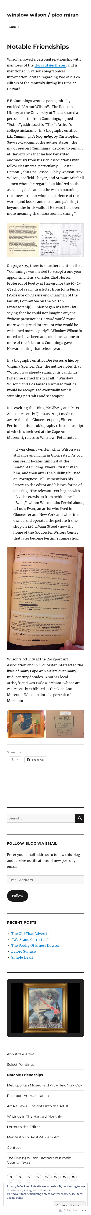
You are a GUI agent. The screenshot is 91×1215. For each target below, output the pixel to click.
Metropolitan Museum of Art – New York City (44, 1085)
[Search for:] (41, 818)
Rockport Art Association (28, 1096)
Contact (14, 1148)
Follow (17, 896)
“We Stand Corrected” (30, 939)
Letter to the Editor (23, 1127)
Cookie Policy (15, 1197)
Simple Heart (22, 957)
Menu (14, 27)
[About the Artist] (10, 1177)
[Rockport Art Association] (46, 1177)
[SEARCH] (79, 818)
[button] (23, 239)
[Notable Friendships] (28, 1177)
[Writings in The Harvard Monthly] (64, 1177)
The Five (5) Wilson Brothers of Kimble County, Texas (39, 1160)
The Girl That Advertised (31, 933)
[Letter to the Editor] (73, 1177)
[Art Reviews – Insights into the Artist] (55, 1177)
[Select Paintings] (19, 1177)
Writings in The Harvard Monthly (34, 1116)
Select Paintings (20, 1065)
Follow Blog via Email (32, 843)
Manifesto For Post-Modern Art (33, 1137)
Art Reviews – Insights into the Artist (38, 1106)
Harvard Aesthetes (50, 65)
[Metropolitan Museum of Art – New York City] (37, 1177)
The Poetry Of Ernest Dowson (36, 945)
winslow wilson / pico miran (43, 15)
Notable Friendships (25, 1075)
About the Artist (20, 1054)
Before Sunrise (23, 951)
